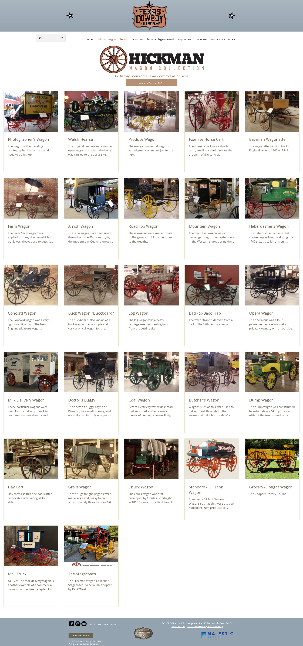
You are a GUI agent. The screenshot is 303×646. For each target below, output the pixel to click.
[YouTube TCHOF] (84, 623)
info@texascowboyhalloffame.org (205, 626)
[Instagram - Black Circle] (77, 623)
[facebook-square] (71, 623)
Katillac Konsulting (91, 643)
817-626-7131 (178, 626)
